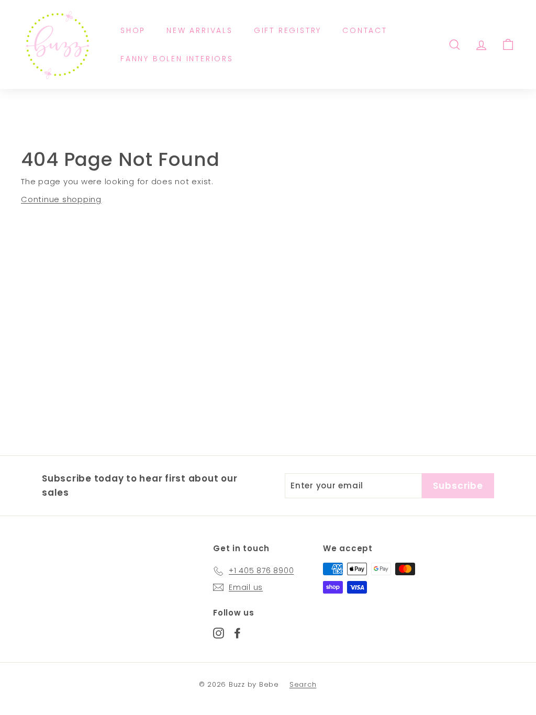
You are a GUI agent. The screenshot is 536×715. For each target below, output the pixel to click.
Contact (364, 30)
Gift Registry (287, 30)
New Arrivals (199, 30)
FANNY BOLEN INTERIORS (176, 58)
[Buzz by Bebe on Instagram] (218, 633)
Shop (133, 30)
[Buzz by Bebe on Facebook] (237, 633)
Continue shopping (61, 199)
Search (303, 684)
